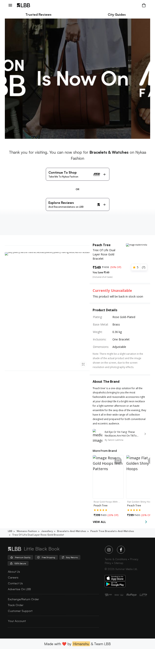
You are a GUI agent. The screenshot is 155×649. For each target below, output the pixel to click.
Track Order (15, 605)
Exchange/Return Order (23, 599)
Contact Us (15, 583)
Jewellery (47, 531)
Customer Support (20, 611)
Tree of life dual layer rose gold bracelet (38, 534)
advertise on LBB (19, 589)
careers (13, 577)
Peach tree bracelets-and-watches (112, 531)
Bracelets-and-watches (71, 531)
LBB (10, 531)
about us (14, 571)
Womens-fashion (27, 531)
